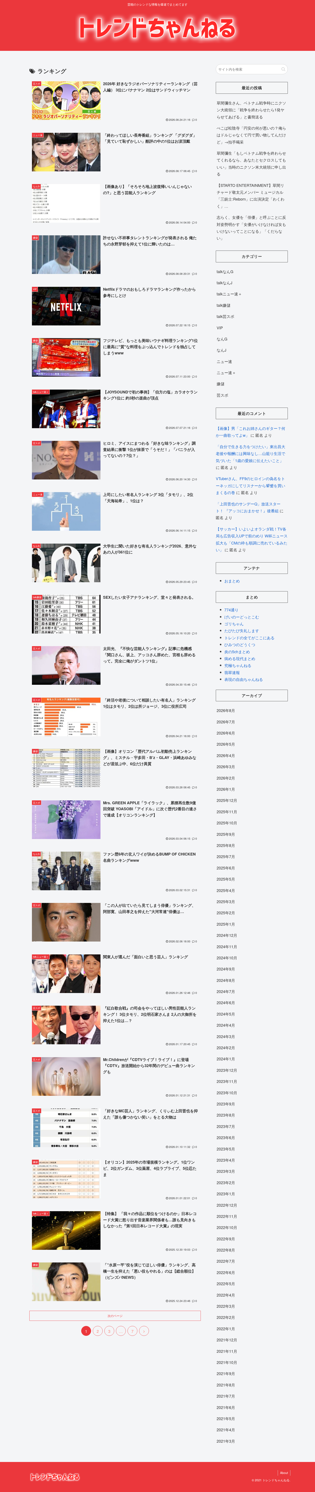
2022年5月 (226, 1283)
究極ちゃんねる (237, 665)
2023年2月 (226, 1182)
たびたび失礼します (241, 630)
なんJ (221, 350)
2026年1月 (226, 789)
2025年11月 (227, 811)
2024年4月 (226, 1025)
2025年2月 (226, 912)
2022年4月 (226, 1295)
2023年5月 (226, 1149)
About (284, 1473)
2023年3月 (226, 1171)
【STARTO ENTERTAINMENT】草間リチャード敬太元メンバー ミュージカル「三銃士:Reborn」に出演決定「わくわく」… (250, 195)
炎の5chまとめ (237, 651)
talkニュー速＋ (229, 293)
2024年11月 (227, 946)
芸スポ (222, 395)
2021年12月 (227, 1339)
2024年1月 (226, 1058)
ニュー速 (224, 361)
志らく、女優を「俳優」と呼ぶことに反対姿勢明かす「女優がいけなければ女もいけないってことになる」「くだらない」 (251, 227)
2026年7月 (226, 721)
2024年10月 (227, 957)
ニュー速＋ (226, 372)
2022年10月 (227, 1227)
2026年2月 (226, 778)
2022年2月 (226, 1317)
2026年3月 (226, 766)
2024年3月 (226, 1036)
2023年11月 (227, 1081)
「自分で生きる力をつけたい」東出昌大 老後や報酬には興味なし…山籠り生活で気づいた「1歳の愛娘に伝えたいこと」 (250, 453)
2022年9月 (226, 1238)
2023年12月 (227, 1070)
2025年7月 (226, 856)
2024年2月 (226, 1047)
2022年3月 (226, 1306)
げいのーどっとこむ (241, 617)
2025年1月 (226, 924)
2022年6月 (226, 1272)
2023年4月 (226, 1160)
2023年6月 (226, 1137)
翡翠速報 (232, 672)
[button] (283, 69)
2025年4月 (226, 890)
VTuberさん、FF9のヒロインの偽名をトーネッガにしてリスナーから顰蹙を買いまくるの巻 (250, 485)
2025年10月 (227, 822)
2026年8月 (226, 710)
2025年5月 (226, 879)
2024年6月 (226, 1002)
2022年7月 (226, 1261)
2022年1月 (226, 1328)
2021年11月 (227, 1351)
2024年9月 (226, 969)
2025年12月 (227, 800)
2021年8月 (226, 1385)
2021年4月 (226, 1429)
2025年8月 (226, 845)
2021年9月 (226, 1373)
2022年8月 (226, 1250)
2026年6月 (226, 733)
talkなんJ (224, 282)
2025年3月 (226, 901)
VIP (220, 327)
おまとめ (232, 580)
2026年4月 (226, 755)
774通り (231, 609)
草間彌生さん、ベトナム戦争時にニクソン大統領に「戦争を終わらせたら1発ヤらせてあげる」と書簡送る (251, 109)
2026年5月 (226, 744)
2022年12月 (227, 1205)
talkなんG (225, 271)
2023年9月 (226, 1104)
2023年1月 (226, 1193)
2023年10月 (227, 1092)
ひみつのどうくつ (239, 644)
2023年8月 (226, 1115)
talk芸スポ (225, 316)
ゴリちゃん (234, 623)
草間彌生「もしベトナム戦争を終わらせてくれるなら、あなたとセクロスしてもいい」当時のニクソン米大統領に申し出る (251, 163)
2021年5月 (226, 1418)
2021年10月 (227, 1362)
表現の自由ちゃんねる (243, 679)
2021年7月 (226, 1396)
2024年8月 (226, 980)
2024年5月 (226, 1014)
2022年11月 (227, 1216)
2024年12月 (227, 935)
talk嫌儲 (223, 305)
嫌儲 (220, 383)
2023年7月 (226, 1126)
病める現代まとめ (239, 658)
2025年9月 (226, 834)
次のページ (115, 1316)
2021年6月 (226, 1407)
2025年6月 (226, 868)
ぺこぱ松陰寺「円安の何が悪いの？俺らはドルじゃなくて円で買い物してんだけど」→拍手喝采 (251, 135)
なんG (222, 339)
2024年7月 (226, 991)
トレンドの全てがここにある (249, 637)
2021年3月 (226, 1441)
